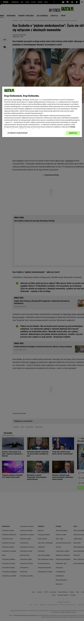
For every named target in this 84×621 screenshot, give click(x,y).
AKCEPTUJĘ (73, 133)
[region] (42, 112)
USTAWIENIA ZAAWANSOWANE (18, 133)
